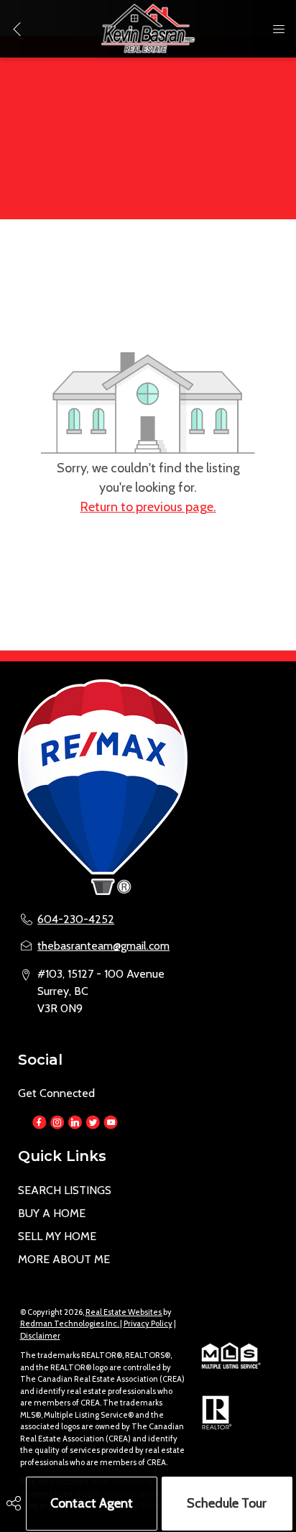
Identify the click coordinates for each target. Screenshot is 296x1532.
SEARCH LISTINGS (64, 1190)
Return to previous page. (148, 507)
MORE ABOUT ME (64, 1259)
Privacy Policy (148, 1323)
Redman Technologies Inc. (70, 1323)
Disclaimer (40, 1336)
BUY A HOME (51, 1213)
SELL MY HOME (57, 1236)
